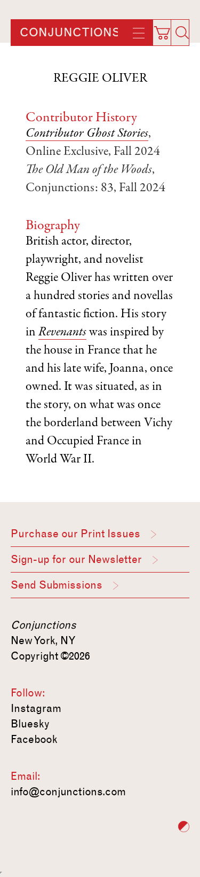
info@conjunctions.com (68, 791)
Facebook (34, 739)
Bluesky (30, 723)
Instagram (36, 708)
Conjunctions (70, 33)
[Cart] (166, 29)
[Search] (182, 32)
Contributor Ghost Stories (87, 134)
